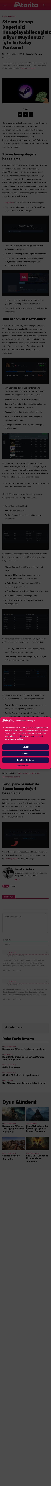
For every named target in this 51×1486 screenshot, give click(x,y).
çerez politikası (19, 736)
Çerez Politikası (23, 765)
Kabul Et (25, 747)
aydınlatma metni (36, 736)
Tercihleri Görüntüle (25, 760)
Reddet (25, 753)
